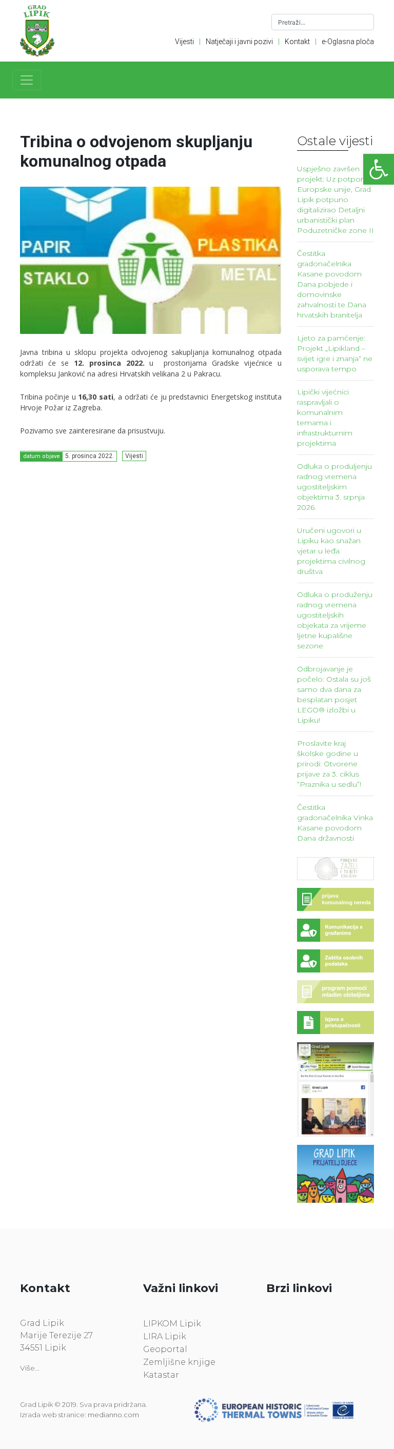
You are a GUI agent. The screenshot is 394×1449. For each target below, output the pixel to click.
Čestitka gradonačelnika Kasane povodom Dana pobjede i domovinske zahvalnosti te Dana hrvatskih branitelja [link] (331, 284)
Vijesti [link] (184, 41)
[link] (378, 169)
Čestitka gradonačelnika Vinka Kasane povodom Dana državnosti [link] (335, 823)
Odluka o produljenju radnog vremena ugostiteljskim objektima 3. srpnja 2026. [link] (334, 487)
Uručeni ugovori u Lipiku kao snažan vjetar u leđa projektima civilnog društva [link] (331, 551)
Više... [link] (30, 1368)
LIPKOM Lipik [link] (172, 1323)
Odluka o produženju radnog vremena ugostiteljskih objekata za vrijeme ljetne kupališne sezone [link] (334, 620)
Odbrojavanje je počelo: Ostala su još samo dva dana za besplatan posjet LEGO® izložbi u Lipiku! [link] (334, 694)
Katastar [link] (161, 1375)
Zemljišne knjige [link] (179, 1362)
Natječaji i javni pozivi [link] (239, 41)
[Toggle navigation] (26, 80)
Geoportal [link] (165, 1349)
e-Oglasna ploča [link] (348, 41)
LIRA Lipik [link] (164, 1336)
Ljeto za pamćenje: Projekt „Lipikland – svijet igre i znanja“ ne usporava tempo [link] (334, 353)
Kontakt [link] (297, 41)
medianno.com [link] (113, 1415)
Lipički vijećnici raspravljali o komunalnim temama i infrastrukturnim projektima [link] (324, 417)
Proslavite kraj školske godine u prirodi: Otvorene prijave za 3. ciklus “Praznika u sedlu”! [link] (329, 764)
